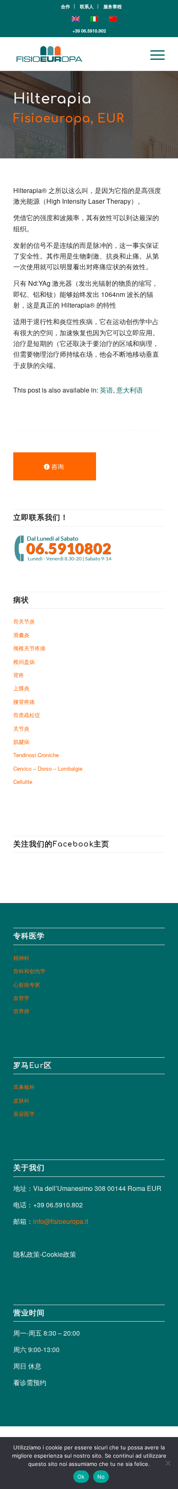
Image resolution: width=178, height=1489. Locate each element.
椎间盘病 (24, 662)
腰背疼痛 (24, 702)
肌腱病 (21, 742)
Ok (81, 1476)
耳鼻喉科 (24, 1087)
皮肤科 (21, 1100)
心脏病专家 (26, 984)
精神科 (21, 958)
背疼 (18, 675)
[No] (168, 1463)
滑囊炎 (21, 635)
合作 (65, 6)
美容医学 (24, 1113)
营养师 (21, 1011)
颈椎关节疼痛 (29, 648)
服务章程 (112, 6)
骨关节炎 (24, 621)
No (101, 1476)
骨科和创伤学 (29, 971)
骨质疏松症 (26, 715)
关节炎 (21, 728)
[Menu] (153, 54)
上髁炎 (21, 688)
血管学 (21, 998)
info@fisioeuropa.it (60, 1221)
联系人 (87, 6)
